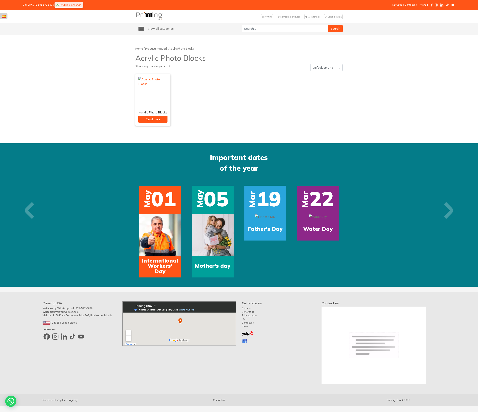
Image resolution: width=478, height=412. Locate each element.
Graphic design (334, 16)
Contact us (411, 4)
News (423, 4)
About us (397, 4)
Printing (268, 16)
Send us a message (70, 4)
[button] (29, 210)
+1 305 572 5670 (44, 4)
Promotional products (290, 16)
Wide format (313, 16)
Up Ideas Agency (68, 400)
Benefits (247, 311)
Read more (153, 119)
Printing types (249, 315)
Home (139, 48)
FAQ (244, 318)
